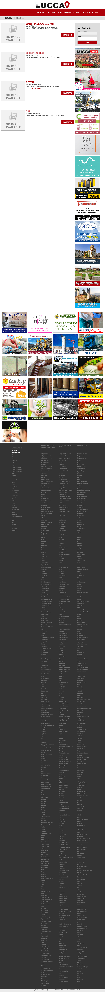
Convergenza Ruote (46, 605)
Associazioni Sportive (64, 511)
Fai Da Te (61, 652)
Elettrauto (79, 633)
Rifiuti (42, 870)
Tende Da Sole (80, 943)
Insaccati (79, 714)
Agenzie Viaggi (80, 471)
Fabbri (78, 650)
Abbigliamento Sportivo (65, 458)
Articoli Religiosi (81, 501)
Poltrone (79, 832)
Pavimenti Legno (45, 816)
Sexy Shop (61, 913)
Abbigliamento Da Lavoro (47, 456)
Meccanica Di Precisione (65, 761)
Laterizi (43, 727)
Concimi (79, 597)
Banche (78, 531)
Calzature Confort (81, 554)
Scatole (78, 890)
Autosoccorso (80, 524)
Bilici (60, 541)
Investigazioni (80, 719)
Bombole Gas (80, 543)
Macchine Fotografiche (46, 748)
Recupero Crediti (81, 858)
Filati (60, 659)
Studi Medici (62, 930)
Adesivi (78, 462)
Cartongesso (44, 573)
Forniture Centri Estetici (83, 667)
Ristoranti (52, 12)
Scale (78, 887)
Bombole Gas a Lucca (82, 445)
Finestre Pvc (62, 661)
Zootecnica (61, 984)
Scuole (13, 522)
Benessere (14, 503)
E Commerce (44, 631)
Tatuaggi (79, 939)
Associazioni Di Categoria (47, 511)
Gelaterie (43, 682)
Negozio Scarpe (80, 781)
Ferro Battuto (62, 657)
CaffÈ (78, 550)
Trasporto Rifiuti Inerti (64, 958)
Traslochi (79, 954)
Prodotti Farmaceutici (82, 843)
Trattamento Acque (81, 958)
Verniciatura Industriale (47, 970)
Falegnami (43, 654)
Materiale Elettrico (63, 757)
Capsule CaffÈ (44, 565)
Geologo (61, 684)
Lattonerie (79, 727)
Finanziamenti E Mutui (82, 659)
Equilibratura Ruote (82, 644)
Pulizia (60, 853)
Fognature (79, 665)
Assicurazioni (80, 505)
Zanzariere (43, 985)
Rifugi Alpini (62, 868)
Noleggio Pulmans (63, 787)
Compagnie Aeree (45, 595)
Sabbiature (61, 881)
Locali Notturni (15, 509)
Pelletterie (43, 820)
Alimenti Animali (45, 479)
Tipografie (61, 947)
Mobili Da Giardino (46, 773)
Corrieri (78, 607)
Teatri (78, 941)
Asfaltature (44, 505)
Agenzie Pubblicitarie (64, 471)
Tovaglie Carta (62, 952)
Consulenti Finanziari (46, 601)
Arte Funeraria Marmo (64, 496)
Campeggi (61, 558)
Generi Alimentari (63, 682)
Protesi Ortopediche (82, 849)
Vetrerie (79, 971)
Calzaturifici (44, 556)
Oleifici (42, 795)
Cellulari (43, 580)
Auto (60, 513)
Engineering (80, 642)
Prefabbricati (62, 840)
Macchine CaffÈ (80, 744)
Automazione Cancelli (46, 522)
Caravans (61, 565)
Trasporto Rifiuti (45, 959)
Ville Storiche (15, 514)
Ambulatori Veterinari (82, 483)
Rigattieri (79, 868)
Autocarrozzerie (63, 518)
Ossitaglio (61, 800)
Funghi (60, 678)
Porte (42, 838)
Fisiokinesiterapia (81, 663)
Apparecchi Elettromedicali (66, 490)
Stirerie (61, 928)
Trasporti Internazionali (65, 956)
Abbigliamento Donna (82, 456)
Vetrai (42, 972)
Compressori (62, 595)
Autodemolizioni (81, 518)
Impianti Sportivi (63, 708)
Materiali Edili (44, 761)
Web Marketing (45, 983)
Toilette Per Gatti (63, 949)
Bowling (43, 548)
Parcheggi (43, 810)
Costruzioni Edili (63, 612)
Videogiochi (80, 973)
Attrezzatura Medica (82, 511)
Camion (43, 558)
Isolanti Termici (63, 721)
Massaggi (79, 755)
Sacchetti (79, 881)
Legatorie (43, 734)
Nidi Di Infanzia (63, 783)
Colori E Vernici (45, 590)
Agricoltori (79, 473)
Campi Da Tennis (45, 563)
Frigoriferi (61, 676)
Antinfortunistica (45, 488)
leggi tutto (67, 35)
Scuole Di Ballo (80, 894)
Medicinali (43, 767)
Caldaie (61, 552)
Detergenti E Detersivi (46, 622)
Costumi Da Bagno (45, 614)
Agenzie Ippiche (63, 469)
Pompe (43, 835)
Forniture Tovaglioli (82, 672)
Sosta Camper (44, 923)
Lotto (60, 742)
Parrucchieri (15, 486)
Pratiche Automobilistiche (83, 838)
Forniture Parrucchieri (82, 669)
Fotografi (79, 674)
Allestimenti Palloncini (47, 481)
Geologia (43, 684)
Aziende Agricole (81, 528)
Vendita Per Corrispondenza (66, 967)
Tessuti (78, 945)
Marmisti (61, 755)
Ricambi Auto (80, 864)
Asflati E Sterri (62, 505)
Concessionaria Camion (65, 597)
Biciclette (43, 539)
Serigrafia (43, 908)
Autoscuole (62, 524)
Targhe (60, 939)
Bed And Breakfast (63, 535)
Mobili (42, 771)
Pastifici (43, 814)
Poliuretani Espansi (46, 833)
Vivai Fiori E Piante (63, 977)
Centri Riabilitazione (46, 584)
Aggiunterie (44, 473)
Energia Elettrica (81, 640)
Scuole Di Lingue (63, 898)
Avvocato (43, 528)
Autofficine (44, 520)
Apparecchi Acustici (46, 490)
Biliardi (78, 539)
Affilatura (61, 464)
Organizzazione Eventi (82, 796)
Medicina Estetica (63, 764)
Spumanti (79, 924)
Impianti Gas (80, 704)
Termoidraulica (45, 947)
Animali (43, 486)
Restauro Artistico (63, 862)
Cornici (60, 607)
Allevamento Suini (63, 483)
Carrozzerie (44, 569)
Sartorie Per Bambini (64, 887)
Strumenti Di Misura (82, 928)
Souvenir (61, 922)
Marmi (42, 756)
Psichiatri (43, 852)
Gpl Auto (61, 693)
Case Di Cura (44, 575)
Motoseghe (79, 776)
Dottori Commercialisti (64, 629)
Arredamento (62, 494)
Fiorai (78, 661)
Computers (79, 595)
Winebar (79, 982)
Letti (42, 738)
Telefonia (43, 944)
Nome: (79, 36)
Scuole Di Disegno (81, 896)
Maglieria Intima (81, 749)
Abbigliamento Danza (64, 456)
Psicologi (61, 851)
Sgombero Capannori (64, 915)
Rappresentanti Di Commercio (66, 858)
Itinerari (76, 12)
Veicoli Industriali (63, 964)
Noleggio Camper (63, 785)
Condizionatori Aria (64, 599)
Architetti (43, 492)
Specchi (78, 922)
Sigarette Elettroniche (46, 919)
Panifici (43, 808)
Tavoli (42, 942)
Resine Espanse (45, 863)
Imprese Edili (80, 710)
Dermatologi (62, 620)
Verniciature (62, 969)
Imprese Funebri (45, 712)
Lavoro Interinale (81, 731)
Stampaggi (44, 929)
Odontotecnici (62, 791)
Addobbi (61, 462)
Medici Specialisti (45, 765)
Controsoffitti (80, 603)
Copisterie (43, 607)
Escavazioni (80, 646)
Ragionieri (79, 855)
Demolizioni (62, 618)
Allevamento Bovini (82, 481)
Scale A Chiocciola (45, 891)
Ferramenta (79, 654)
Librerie (61, 738)
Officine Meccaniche (82, 791)
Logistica (43, 742)
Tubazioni (61, 962)
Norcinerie (79, 787)
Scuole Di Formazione (46, 899)
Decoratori (79, 616)
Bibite (60, 537)
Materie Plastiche (81, 759)
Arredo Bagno (80, 494)
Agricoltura (44, 475)
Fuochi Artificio (80, 678)
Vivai (42, 979)
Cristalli (79, 614)
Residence (61, 860)
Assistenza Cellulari (64, 507)
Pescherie (79, 823)
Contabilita (62, 603)
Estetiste (79, 648)
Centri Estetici (62, 582)
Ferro (42, 657)
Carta (60, 569)
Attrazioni (67, 12)
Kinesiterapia (62, 723)
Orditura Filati (44, 797)
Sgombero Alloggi (45, 917)
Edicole (78, 631)
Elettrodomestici (81, 635)
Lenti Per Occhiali (81, 736)
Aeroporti (43, 464)
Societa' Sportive (81, 920)
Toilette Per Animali (82, 947)
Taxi (60, 941)
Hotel (44, 12)
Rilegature (43, 872)
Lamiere (61, 725)
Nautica (61, 778)
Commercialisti (63, 593)
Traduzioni (61, 954)
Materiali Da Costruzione (83, 757)
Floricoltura (62, 665)
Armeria (43, 494)
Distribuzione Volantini (47, 627)
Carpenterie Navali (63, 567)
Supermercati (44, 936)
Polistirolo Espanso (82, 830)
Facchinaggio (44, 652)
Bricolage (79, 548)
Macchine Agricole (63, 744)
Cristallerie (61, 614)
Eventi (83, 12)
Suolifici (79, 932)
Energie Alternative (64, 642)
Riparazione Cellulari (64, 870)
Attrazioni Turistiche (17, 467)
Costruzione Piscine (82, 610)
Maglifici (43, 752)
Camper (43, 560)
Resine (78, 860)
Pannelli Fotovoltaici (64, 806)
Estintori (43, 650)
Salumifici (79, 885)
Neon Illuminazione (46, 784)
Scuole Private (62, 902)
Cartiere (43, 571)
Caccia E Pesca (62, 550)
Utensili (79, 962)
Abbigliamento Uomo (82, 458)
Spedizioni (43, 925)
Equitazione (44, 646)
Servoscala (44, 914)
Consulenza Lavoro (46, 603)
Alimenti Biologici (63, 479)
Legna (60, 734)
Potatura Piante (45, 840)
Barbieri (79, 533)
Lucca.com (8, 18)
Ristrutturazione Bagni (47, 878)
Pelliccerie (61, 819)
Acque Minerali (45, 462)
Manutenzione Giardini (82, 753)
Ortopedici (43, 801)
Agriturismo (15, 498)
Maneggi (61, 751)
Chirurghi (79, 584)
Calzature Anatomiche (64, 554)
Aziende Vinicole (45, 531)
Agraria (61, 473)
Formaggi (43, 667)
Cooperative (80, 605)
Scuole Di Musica (81, 898)
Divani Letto (80, 627)
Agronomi (79, 475)
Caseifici (43, 578)
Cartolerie (61, 571)
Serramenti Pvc (80, 907)
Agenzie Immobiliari (17, 516)
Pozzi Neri (61, 838)
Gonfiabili (79, 691)
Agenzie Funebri (63, 466)
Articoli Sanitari (45, 503)
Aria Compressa (63, 492)
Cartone (79, 571)
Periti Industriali (63, 821)
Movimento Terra (45, 780)
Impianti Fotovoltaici (64, 704)
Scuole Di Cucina (45, 897)
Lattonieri (43, 729)
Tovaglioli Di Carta (81, 952)
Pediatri (79, 815)
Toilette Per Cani (45, 951)
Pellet (78, 817)
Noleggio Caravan (81, 785)
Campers (61, 560)
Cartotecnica (62, 573)
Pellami (43, 818)
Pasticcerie (14, 480)
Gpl (42, 693)
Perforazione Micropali (47, 823)
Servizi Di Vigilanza (63, 909)
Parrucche (43, 812)
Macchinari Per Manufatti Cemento (47, 745)
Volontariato (62, 979)
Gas (60, 680)
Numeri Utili (15, 496)
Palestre (61, 804)
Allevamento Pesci (45, 483)
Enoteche (61, 644)
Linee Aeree (79, 738)
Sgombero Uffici (81, 915)
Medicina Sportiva (81, 764)
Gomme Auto (80, 689)
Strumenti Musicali (46, 932)
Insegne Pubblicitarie (64, 716)
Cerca (87, 42)
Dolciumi (43, 629)
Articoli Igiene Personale (65, 498)
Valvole (43, 966)
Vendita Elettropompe (46, 968)
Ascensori (79, 503)
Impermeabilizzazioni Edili (83, 699)
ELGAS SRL (30, 82)
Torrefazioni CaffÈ (45, 953)
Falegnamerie (80, 652)
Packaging (43, 805)
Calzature (43, 554)
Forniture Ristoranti (64, 672)
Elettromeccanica (63, 637)
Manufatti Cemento (64, 753)
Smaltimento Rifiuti (46, 921)
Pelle (60, 817)
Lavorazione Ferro (63, 731)
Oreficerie (61, 796)
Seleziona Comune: (82, 31)
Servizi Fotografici (81, 909)
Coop (60, 605)
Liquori (43, 740)
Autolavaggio (62, 520)
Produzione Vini (45, 846)
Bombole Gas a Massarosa (48, 447)
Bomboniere (44, 545)
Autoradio (79, 522)
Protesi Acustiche (63, 849)
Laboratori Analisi (81, 723)
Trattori (61, 960)
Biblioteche (79, 537)
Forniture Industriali (46, 669)
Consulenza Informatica (83, 601)
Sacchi (42, 885)
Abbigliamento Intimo (46, 458)
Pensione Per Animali (82, 819)
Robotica (43, 880)
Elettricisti (43, 635)
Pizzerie (14, 476)
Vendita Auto (80, 964)
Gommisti (14, 528)
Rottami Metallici (81, 879)
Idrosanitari (44, 697)
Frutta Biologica (81, 676)
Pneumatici (79, 828)
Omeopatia (61, 793)
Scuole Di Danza (63, 896)
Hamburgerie (80, 693)
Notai (42, 790)
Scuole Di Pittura (45, 902)
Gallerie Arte (44, 680)
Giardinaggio (62, 687)
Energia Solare (44, 642)
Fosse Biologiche (45, 674)
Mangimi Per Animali (46, 754)
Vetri (60, 973)
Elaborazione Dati (63, 633)
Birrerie (43, 543)
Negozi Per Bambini (64, 781)
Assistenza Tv (44, 509)
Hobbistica (43, 695)
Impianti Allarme (45, 702)
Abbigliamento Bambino (83, 454)
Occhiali (79, 789)
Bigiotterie (61, 539)
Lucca (39, 12)
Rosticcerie (61, 879)
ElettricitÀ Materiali (64, 635)
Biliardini (43, 541)
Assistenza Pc (80, 507)
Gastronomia (80, 680)
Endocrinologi (62, 640)
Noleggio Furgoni (45, 788)
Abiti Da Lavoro (45, 460)
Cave (78, 578)
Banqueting (44, 533)
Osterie (43, 803)
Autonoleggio (62, 522)
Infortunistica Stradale (46, 714)
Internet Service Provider (83, 716)
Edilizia (14, 520)
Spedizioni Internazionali (65, 924)
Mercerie (79, 766)
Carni (78, 565)
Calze (60, 556)
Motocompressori (45, 778)
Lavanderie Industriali (82, 729)
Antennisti (61, 486)
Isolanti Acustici (45, 721)
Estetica (14, 525)
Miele (78, 768)
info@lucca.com (49, 990)
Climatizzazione (45, 588)
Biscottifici (61, 543)
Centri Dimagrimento (46, 582)
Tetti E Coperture (45, 949)
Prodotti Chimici (45, 844)
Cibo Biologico (44, 586)
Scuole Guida (80, 900)
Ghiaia (42, 687)
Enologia (43, 644)
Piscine (61, 826)
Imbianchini (44, 699)
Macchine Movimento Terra (66, 746)
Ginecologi (79, 687)
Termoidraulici (62, 945)
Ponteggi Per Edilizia (82, 834)
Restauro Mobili (81, 862)
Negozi (13, 484)
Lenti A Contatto (63, 736)
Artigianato (62, 503)
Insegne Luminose (45, 716)
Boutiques (79, 545)
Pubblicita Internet (45, 855)
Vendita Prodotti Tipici (82, 967)
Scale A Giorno (62, 890)
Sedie (42, 906)
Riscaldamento (63, 873)
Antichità (79, 486)
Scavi (42, 893)
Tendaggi (61, 943)
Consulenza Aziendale (64, 601)
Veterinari (79, 969)
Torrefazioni (80, 949)
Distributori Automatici (65, 625)
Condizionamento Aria (46, 599)
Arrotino (43, 496)
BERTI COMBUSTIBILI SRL (35, 53)
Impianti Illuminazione (64, 706)
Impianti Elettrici (45, 704)
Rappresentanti (45, 859)
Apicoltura (79, 488)
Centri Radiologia (81, 582)
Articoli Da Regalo (45, 498)
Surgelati (61, 935)
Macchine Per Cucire (82, 746)
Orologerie (43, 799)
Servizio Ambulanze (82, 911)
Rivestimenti (80, 877)
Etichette (61, 650)
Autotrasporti (62, 526)
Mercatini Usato (63, 766)
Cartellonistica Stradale (83, 569)
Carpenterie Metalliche (46, 567)
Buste (42, 550)
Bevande (43, 537)
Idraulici (79, 695)
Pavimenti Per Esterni (64, 815)
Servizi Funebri (44, 912)
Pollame (61, 832)
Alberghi (43, 477)
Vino (78, 975)
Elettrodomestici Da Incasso (48, 637)
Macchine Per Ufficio (46, 750)
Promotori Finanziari (82, 847)
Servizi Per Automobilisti (65, 911)
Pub (78, 851)
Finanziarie (44, 661)
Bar (60, 533)
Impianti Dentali (81, 702)
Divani (60, 627)
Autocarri (43, 518)
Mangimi (79, 751)
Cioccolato (79, 586)
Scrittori (79, 892)
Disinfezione (44, 625)
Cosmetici (61, 610)
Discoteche (61, 622)
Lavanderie (61, 729)
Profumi (43, 848)
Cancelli (61, 563)
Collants (79, 588)
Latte (60, 727)
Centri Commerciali (81, 580)
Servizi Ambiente (45, 910)
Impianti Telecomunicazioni (84, 708)
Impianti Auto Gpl (63, 702)
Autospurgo (44, 526)
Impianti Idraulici (45, 706)
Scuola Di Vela (44, 895)
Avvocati (79, 526)
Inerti (60, 712)
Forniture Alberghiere (64, 667)
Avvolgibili (61, 528)
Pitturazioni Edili (81, 826)
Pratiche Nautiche (45, 842)
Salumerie (43, 887)
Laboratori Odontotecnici (47, 725)
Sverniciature (80, 935)
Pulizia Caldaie (80, 853)
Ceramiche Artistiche (64, 584)
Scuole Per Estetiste (46, 904)
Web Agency (80, 979)
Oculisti (43, 793)
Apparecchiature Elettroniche (84, 490)
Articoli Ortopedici (81, 498)
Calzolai (79, 556)
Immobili (61, 699)
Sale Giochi (79, 883)
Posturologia (62, 836)
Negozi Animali (45, 782)
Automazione (80, 520)
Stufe (42, 934)
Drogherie (79, 629)
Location (79, 740)
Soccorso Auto (62, 920)
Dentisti (79, 618)
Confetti (79, 599)
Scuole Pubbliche (81, 902)
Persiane (79, 821)
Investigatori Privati (64, 719)
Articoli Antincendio (82, 496)
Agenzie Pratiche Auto (46, 471)
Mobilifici (61, 772)
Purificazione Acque (46, 857)
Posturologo (80, 836)
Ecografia (61, 631)
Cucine (42, 616)
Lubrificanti (80, 742)
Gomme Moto (44, 691)
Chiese (13, 473)
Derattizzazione (45, 620)
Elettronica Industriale (82, 637)
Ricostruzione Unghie (82, 866)
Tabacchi (61, 937)
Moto (60, 774)
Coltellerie (43, 593)
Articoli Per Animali (46, 501)
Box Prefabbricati (63, 548)
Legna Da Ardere (81, 734)
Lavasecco (43, 731)
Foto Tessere (62, 674)
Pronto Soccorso (45, 850)
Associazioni (62, 509)
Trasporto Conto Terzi (82, 956)
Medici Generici (80, 761)
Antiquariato (62, 488)
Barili (42, 535)
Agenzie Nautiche (81, 469)
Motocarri (79, 774)
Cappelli (79, 563)
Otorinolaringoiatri (63, 802)
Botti (60, 545)
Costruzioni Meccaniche (83, 612)
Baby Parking (62, 531)
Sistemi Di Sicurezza (82, 917)
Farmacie (61, 654)
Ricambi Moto (44, 867)
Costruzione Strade (46, 612)
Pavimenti (79, 813)
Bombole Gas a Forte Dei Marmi (65, 446)
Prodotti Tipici (15, 490)
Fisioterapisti (44, 665)
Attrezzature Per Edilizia (47, 513)
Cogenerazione (62, 588)
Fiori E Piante (62, 663)
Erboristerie (62, 646)
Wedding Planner (63, 982)
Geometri (79, 684)
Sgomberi (79, 913)
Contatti (90, 12)
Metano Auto (62, 768)
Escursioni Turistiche (46, 648)
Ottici (78, 802)
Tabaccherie (44, 938)
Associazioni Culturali (82, 509)
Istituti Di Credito (45, 723)
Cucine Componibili (64, 616)
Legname (43, 736)
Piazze (13, 500)
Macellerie (61, 749)
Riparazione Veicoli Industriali (84, 870)
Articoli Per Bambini (64, 501)
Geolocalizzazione (81, 682)
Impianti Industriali (82, 706)
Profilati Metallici (63, 845)
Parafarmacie (80, 806)
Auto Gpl (43, 516)
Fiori (42, 663)
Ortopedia (79, 798)
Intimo (42, 719)
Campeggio (79, 558)
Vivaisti (78, 977)
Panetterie (79, 804)
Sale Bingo (61, 883)
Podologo (61, 830)
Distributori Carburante (83, 625)
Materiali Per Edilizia (64, 759)
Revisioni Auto (44, 865)
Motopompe (62, 776)
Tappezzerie (44, 940)
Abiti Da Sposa (62, 460)
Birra (78, 541)
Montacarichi (44, 776)
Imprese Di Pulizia (63, 710)
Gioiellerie (61, 689)
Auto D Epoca (80, 513)
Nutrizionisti (62, 789)
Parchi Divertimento (64, 808)
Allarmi (78, 479)
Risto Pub (43, 876)
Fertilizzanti (80, 657)
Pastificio (61, 813)
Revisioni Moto (63, 864)
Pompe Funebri (62, 834)
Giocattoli (43, 689)
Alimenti (79, 477)
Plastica (61, 828)
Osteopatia (79, 800)
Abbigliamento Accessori (65, 454)
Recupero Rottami (45, 861)
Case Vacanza (80, 575)
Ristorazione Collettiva (82, 875)
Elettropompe (44, 640)
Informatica (80, 712)
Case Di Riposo (62, 575)
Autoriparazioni (45, 524)
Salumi (60, 885)
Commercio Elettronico (82, 593)
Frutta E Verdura (45, 678)
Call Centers (80, 552)
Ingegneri (61, 714)
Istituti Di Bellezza (81, 721)
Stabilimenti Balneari (82, 926)
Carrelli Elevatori (81, 567)
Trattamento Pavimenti (47, 961)
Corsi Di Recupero (45, 610)
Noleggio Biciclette (46, 786)
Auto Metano (62, 516)
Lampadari (79, 725)
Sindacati (61, 917)
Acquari (79, 460)
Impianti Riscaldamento (47, 708)
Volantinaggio (44, 981)
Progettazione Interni (64, 847)
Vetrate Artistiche (63, 971)
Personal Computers (46, 825)
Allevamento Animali (64, 481)
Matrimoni (43, 763)
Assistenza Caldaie (46, 507)
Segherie (61, 905)
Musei (60, 12)
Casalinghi (79, 573)
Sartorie (43, 889)
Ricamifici (61, 866)
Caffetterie (43, 552)
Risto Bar (79, 873)
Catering (61, 578)
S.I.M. (28, 111)
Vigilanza (61, 975)
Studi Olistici (80, 930)
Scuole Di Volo (62, 900)
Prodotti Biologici (81, 840)
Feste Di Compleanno (46, 659)
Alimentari (61, 477)
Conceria (43, 597)
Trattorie (79, 960)
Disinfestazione (81, 622)
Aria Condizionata (81, 492)
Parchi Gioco (80, 808)
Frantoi (43, 676)
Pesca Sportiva (62, 823)
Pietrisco (43, 827)
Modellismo (80, 772)
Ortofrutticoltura (63, 798)
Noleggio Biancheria (82, 783)
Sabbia (43, 882)
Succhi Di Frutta (63, 932)
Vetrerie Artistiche (45, 974)
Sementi (79, 905)
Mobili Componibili (64, 770)
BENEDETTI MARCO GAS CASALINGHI (40, 24)
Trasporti (43, 957)
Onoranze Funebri (81, 793)
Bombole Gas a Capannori (47, 445)
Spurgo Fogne (44, 927)
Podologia (43, 831)
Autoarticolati (80, 516)
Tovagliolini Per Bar (46, 955)
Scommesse (62, 892)
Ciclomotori (62, 586)
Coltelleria (79, 590)
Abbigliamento (45, 454)
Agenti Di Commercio (46, 466)
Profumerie (79, 845)
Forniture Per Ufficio (46, 672)
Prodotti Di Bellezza (64, 843)
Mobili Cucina (80, 770)
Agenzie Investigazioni (46, 469)
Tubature (43, 964)
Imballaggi (61, 697)
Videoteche (44, 976)
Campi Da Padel (81, 560)
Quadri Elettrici (62, 855)
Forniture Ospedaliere (64, 669)
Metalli (43, 769)
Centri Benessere (63, 580)
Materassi (43, 758)
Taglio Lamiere (80, 937)
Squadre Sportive (63, 926)
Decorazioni (44, 618)
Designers (79, 620)
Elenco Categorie (16, 452)
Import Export (44, 710)
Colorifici (61, 590)
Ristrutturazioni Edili (64, 877)
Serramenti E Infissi (64, 907)
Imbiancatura (80, 697)
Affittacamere (80, 464)
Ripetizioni (43, 874)
